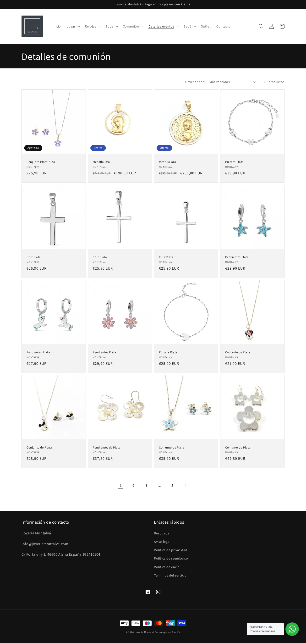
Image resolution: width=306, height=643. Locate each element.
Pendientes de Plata (106, 447)
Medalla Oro (101, 162)
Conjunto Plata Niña (41, 162)
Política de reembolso (171, 558)
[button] (73, 26)
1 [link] (121, 485)
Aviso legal (162, 541)
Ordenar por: (195, 82)
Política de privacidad (170, 550)
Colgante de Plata (237, 352)
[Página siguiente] (185, 485)
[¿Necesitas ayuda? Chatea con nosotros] (292, 629)
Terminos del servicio (170, 575)
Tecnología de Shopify (167, 632)
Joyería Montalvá (144, 632)
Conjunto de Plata (39, 447)
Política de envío (167, 567)
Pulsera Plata (234, 162)
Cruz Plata (34, 257)
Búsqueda (161, 533)
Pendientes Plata (237, 257)
